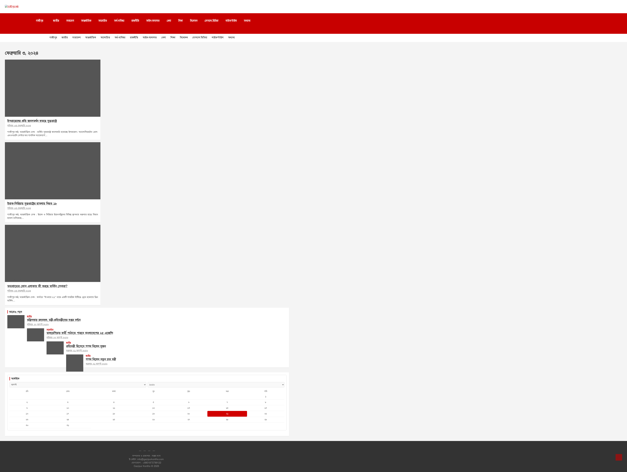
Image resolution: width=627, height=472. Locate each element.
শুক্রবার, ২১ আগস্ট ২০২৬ (77, 350)
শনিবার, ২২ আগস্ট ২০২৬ (37, 324)
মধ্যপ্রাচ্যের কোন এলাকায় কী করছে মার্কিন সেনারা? (37, 286)
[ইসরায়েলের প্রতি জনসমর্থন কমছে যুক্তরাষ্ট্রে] (53, 88)
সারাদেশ (70, 20)
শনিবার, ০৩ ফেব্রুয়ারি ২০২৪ (19, 125)
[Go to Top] (619, 457)
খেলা (169, 20)
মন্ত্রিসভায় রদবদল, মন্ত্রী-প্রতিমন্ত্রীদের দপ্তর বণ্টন (53, 320)
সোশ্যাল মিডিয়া (211, 20)
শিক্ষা (180, 20)
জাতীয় (56, 20)
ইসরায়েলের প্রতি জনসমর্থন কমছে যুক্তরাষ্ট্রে (32, 121)
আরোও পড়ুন (15, 312)
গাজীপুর (39, 20)
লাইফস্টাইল (231, 20)
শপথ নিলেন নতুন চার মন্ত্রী (101, 359)
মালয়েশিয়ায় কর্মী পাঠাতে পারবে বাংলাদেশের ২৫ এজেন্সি (80, 333)
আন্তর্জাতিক (86, 20)
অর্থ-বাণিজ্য (119, 20)
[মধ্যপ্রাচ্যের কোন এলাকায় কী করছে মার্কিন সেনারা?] (53, 253)
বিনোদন (193, 20)
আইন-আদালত (153, 20)
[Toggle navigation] (6, 30)
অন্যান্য (247, 20)
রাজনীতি (135, 20)
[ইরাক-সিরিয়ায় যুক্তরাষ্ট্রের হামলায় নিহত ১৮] (53, 171)
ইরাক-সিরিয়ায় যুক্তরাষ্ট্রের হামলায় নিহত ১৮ (32, 204)
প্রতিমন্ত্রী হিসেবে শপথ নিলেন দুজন (86, 346)
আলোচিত (102, 20)
